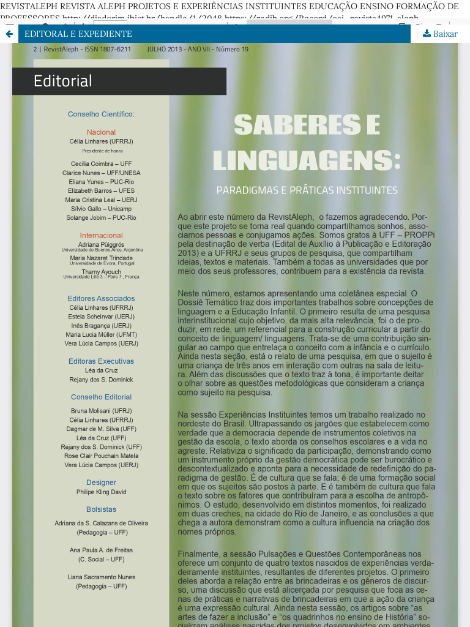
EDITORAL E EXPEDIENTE (78, 33)
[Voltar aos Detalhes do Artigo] (9, 33)
